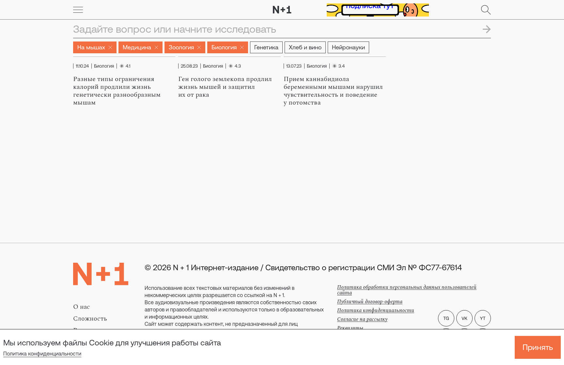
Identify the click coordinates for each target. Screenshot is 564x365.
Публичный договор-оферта (369, 302)
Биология (224, 47)
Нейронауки (348, 47)
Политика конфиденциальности (42, 354)
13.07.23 (294, 66)
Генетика (266, 47)
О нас (81, 307)
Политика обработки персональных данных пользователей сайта (407, 290)
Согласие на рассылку (362, 319)
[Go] (78, 10)
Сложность (90, 319)
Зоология (181, 47)
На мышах (91, 47)
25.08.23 (189, 66)
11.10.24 (82, 66)
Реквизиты (350, 328)
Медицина (137, 47)
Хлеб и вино (305, 47)
